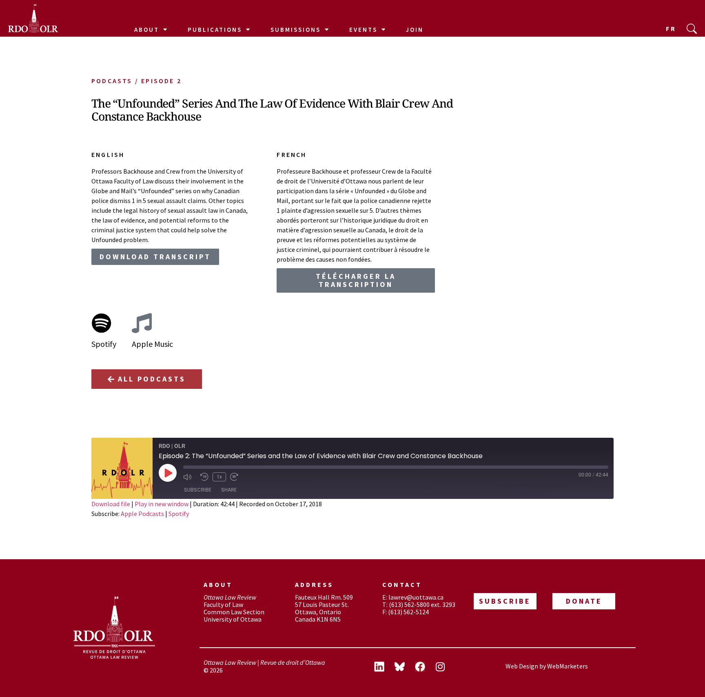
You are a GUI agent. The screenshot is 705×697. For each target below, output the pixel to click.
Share (229, 489)
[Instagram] (440, 666)
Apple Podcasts (142, 514)
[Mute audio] (189, 477)
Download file (110, 504)
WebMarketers (567, 666)
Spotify (178, 514)
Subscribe (197, 489)
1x (219, 477)
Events (363, 29)
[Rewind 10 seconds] (204, 477)
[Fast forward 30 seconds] (236, 477)
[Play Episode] (168, 473)
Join (414, 29)
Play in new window (161, 504)
